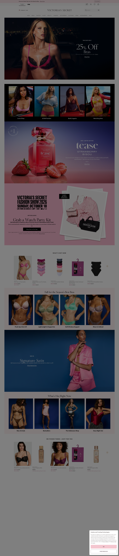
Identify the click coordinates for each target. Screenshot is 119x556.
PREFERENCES (104, 551)
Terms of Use (113, 541)
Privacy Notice (105, 541)
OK (104, 546)
